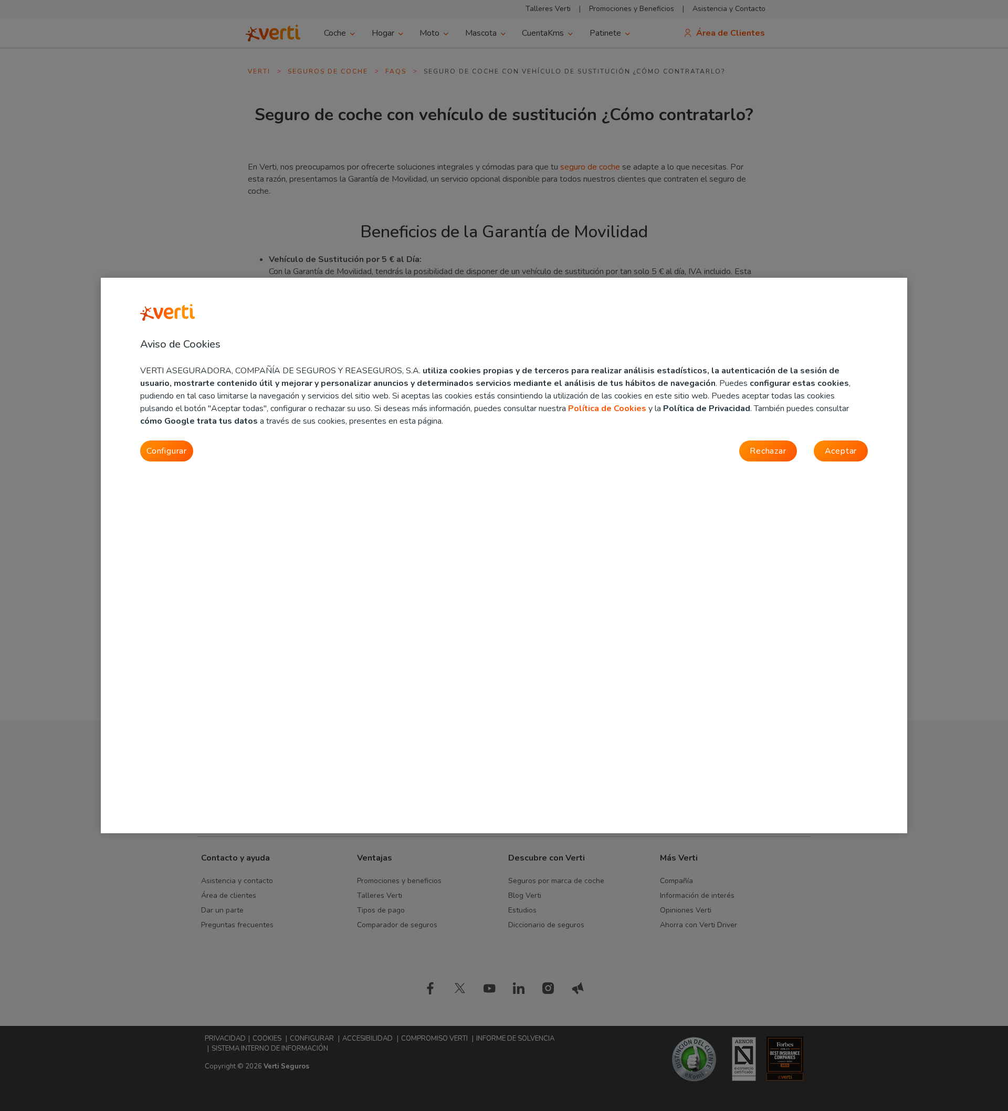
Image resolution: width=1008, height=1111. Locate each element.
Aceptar (841, 451)
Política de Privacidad (706, 408)
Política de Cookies (607, 408)
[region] (504, 555)
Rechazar (768, 451)
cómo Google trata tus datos (199, 421)
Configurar (166, 451)
